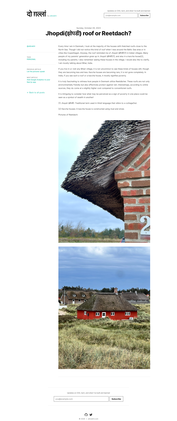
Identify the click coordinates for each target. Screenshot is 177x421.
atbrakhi (53, 16)
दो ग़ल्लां (36, 13)
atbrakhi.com (93, 419)
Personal (31, 59)
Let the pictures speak (36, 71)
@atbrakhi (31, 46)
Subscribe (144, 15)
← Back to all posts (36, 92)
